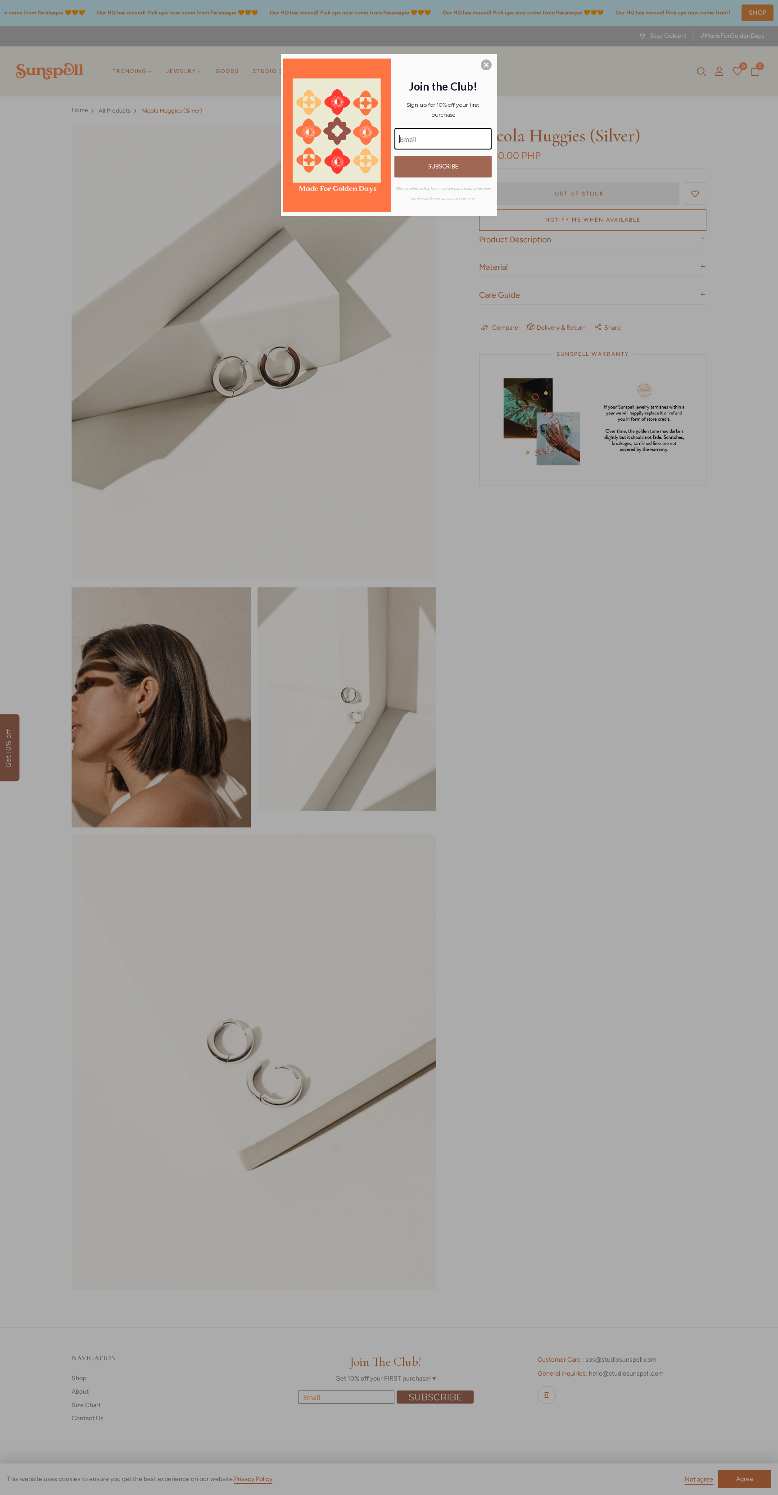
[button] (486, 64)
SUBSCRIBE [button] (443, 166)
